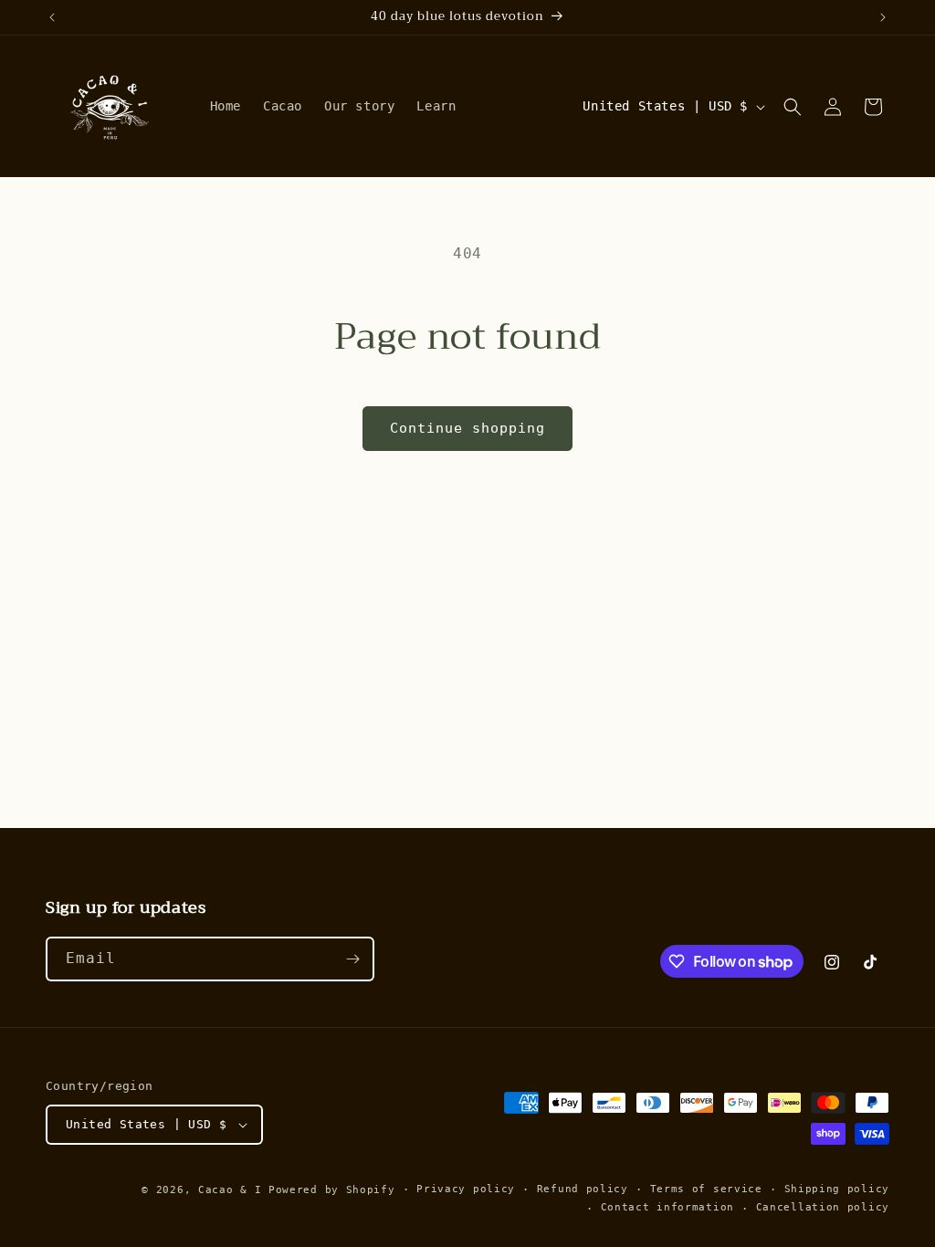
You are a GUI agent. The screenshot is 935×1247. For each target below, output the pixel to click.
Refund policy (582, 1189)
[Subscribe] (352, 959)
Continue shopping (467, 428)
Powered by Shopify (331, 1190)
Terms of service (706, 1189)
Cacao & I (229, 1190)
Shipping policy (837, 1189)
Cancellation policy (822, 1207)
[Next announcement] (883, 17)
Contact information (667, 1207)
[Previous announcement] (52, 17)
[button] (792, 107)
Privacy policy (465, 1189)
